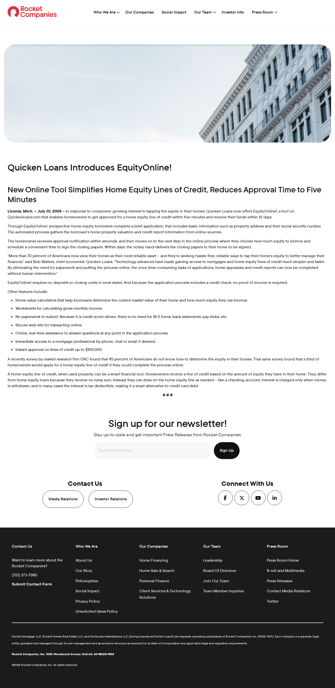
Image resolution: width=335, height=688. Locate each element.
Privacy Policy (88, 601)
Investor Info (233, 12)
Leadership (212, 560)
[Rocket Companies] (32, 12)
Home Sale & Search (156, 570)
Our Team (203, 12)
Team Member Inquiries (223, 591)
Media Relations (63, 499)
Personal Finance (154, 580)
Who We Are (104, 12)
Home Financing (153, 560)
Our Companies (139, 12)
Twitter (273, 601)
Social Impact (174, 12)
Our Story (84, 570)
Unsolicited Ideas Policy (97, 611)
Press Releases (279, 580)
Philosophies (87, 580)
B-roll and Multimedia (285, 570)
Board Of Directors (219, 570)
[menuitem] (105, 12)
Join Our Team (216, 580)
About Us (84, 560)
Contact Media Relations (288, 591)
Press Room (262, 12)
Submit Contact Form (32, 584)
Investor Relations (111, 499)
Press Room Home (283, 560)
